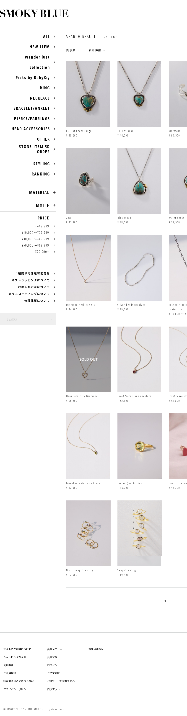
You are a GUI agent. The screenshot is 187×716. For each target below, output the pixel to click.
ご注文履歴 (53, 673)
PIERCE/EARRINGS (32, 118)
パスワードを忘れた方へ (61, 681)
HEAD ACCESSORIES (31, 128)
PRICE (43, 218)
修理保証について (37, 301)
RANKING (41, 174)
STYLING (41, 163)
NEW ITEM (39, 46)
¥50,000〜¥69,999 (35, 245)
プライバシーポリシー (16, 689)
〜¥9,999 (42, 226)
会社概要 (8, 665)
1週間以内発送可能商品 (33, 273)
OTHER (43, 139)
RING (45, 87)
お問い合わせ (96, 649)
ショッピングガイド (14, 657)
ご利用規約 (9, 673)
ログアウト (53, 689)
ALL (46, 36)
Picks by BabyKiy (33, 77)
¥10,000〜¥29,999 (35, 232)
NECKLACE (40, 98)
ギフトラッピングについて (31, 280)
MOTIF (42, 205)
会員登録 (52, 657)
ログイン (52, 665)
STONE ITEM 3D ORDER (34, 149)
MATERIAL (39, 192)
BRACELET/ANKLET (31, 108)
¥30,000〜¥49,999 (35, 239)
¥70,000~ (42, 252)
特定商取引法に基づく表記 (18, 681)
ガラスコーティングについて (29, 294)
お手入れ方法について (34, 287)
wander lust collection (37, 62)
